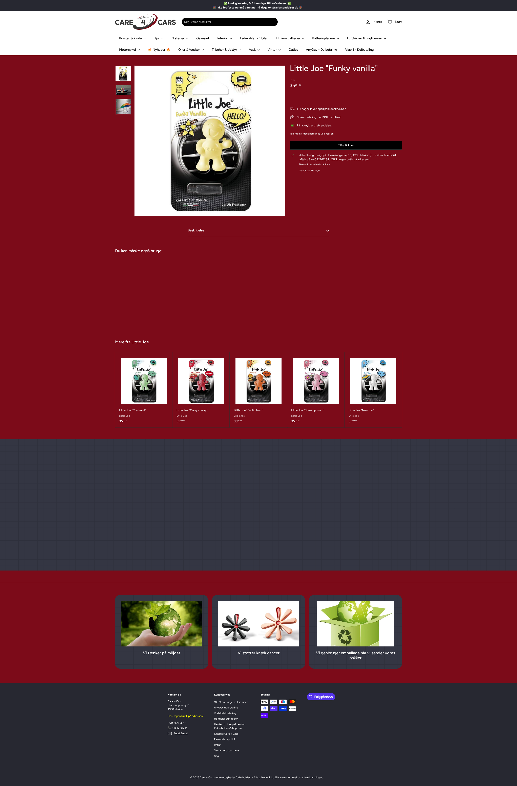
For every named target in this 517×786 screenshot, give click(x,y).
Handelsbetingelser (226, 718)
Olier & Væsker (189, 49)
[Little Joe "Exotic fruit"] (258, 389)
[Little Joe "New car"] (373, 389)
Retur (217, 744)
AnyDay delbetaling (226, 707)
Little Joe (140, 341)
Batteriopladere (324, 38)
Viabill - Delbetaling (359, 49)
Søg (216, 756)
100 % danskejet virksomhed (231, 702)
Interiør (223, 38)
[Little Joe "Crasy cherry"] (201, 389)
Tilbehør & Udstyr (225, 49)
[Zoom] (210, 141)
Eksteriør (178, 38)
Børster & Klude (131, 38)
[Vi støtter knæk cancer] (258, 623)
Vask (252, 49)
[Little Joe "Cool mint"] (143, 389)
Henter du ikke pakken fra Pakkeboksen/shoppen (229, 726)
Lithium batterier (288, 38)
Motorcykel (128, 49)
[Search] (274, 22)
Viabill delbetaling (225, 713)
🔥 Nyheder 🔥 (159, 49)
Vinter (272, 49)
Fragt (306, 133)
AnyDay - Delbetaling (321, 49)
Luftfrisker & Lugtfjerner (365, 38)
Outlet (293, 49)
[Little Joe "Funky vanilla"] (139, 294)
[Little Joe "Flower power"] (316, 389)
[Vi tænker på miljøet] (161, 623)
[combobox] (230, 22)
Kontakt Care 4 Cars (226, 733)
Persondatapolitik (225, 739)
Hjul (157, 38)
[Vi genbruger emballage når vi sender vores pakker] (355, 623)
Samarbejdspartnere (226, 750)
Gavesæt (202, 38)
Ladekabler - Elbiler (254, 38)
